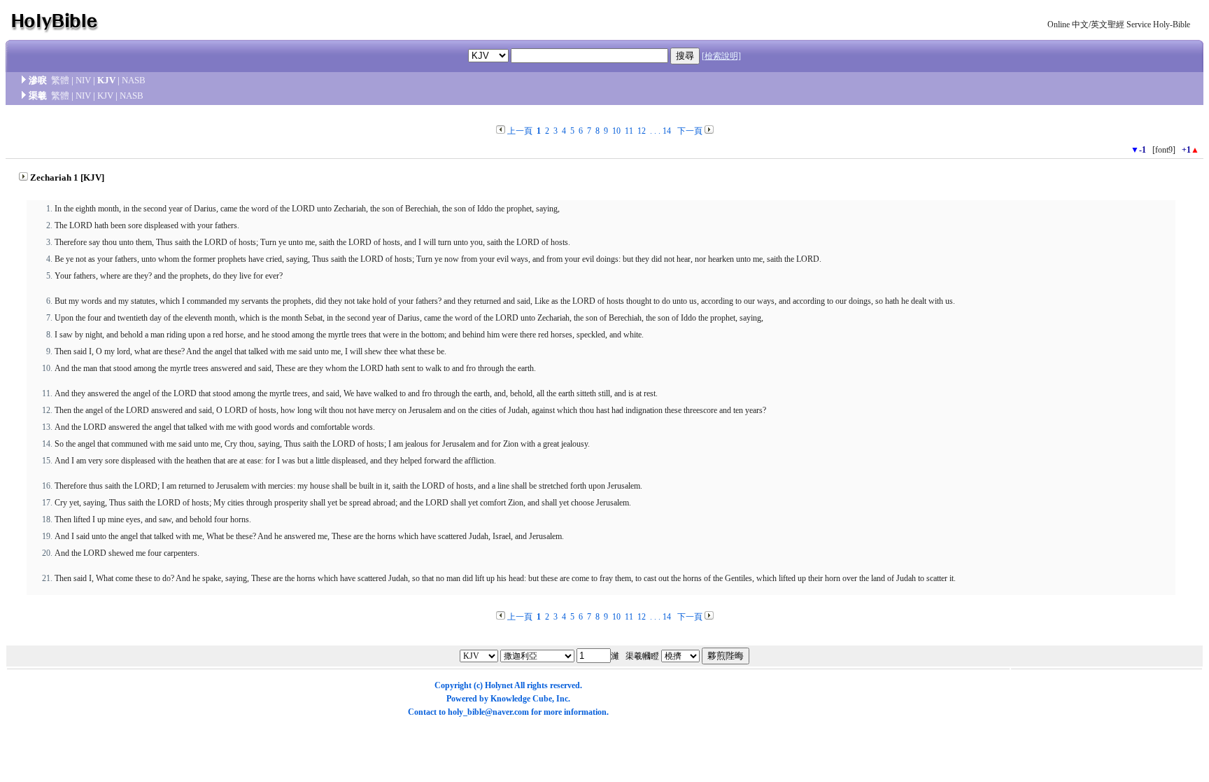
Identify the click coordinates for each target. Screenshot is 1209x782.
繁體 (60, 80)
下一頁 (689, 131)
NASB (134, 80)
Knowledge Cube (521, 699)
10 (616, 131)
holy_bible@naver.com (488, 712)
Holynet (499, 685)
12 (641, 131)
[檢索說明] (721, 56)
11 (629, 131)
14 (667, 131)
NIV (83, 80)
